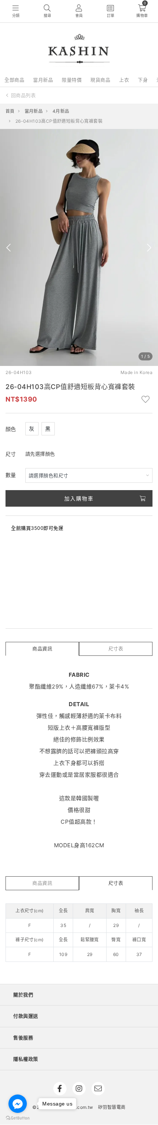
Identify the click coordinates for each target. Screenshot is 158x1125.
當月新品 (43, 80)
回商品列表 (23, 95)
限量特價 (72, 80)
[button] (9, 247)
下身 (143, 80)
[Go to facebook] (17, 1104)
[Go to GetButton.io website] (17, 1117)
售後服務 (23, 1037)
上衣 (124, 80)
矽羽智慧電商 (111, 1107)
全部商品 (14, 80)
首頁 (10, 111)
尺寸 (11, 454)
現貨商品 (100, 80)
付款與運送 (25, 1016)
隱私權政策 (25, 1059)
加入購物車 (79, 498)
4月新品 (61, 111)
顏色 (11, 429)
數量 (11, 475)
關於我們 (23, 995)
